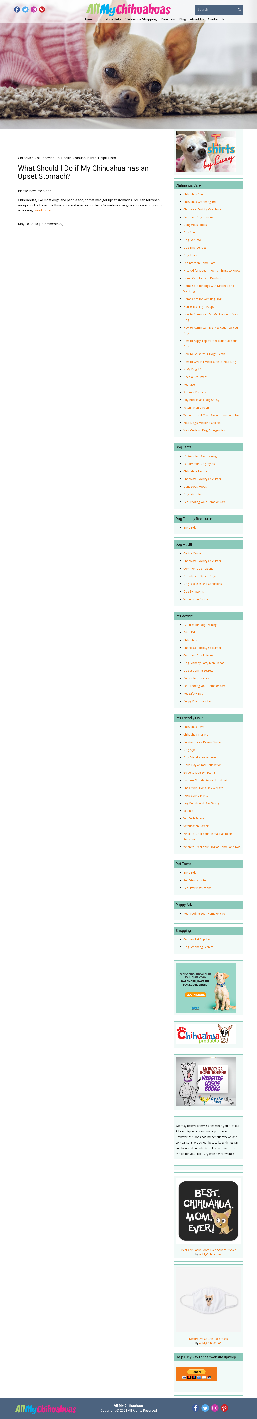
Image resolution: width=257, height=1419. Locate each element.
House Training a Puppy (198, 307)
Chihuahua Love (193, 727)
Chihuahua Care (193, 194)
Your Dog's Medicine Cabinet (202, 423)
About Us (197, 19)
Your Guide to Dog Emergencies (204, 430)
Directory (168, 19)
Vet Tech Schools (194, 818)
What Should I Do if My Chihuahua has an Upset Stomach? (83, 172)
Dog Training (191, 255)
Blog (182, 19)
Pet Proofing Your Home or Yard (204, 502)
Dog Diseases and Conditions (202, 584)
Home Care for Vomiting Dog (202, 299)
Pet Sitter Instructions (197, 888)
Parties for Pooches (196, 678)
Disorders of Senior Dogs (199, 576)
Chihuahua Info (84, 158)
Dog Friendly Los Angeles (199, 757)
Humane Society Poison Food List (205, 780)
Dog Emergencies (194, 247)
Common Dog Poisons (198, 217)
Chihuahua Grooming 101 (199, 202)
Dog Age (189, 232)
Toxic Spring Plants (195, 795)
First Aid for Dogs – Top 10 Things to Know (211, 270)
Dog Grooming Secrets (198, 670)
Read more (42, 210)
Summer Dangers (194, 392)
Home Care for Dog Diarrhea (202, 278)
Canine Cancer (192, 553)
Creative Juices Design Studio (202, 742)
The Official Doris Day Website (203, 788)
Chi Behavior (44, 158)
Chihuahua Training (195, 734)
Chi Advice (25, 158)
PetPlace (189, 384)
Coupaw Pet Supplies (197, 939)
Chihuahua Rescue (195, 471)
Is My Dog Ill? (192, 369)
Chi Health (63, 158)
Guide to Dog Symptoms (199, 772)
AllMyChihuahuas (210, 1254)
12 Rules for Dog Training (200, 456)
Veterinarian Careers (196, 407)
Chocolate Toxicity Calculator (202, 209)
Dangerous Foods (195, 225)
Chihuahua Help (109, 19)
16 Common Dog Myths (199, 464)
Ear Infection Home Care (199, 263)
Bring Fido (190, 527)
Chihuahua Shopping (141, 19)
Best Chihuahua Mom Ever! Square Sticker (208, 1250)
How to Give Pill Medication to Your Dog (209, 362)
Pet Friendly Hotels (195, 880)
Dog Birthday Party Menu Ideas (203, 663)
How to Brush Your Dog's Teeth (204, 354)
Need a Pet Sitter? (195, 377)
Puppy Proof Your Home (199, 701)
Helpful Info (107, 158)
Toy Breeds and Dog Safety (201, 400)
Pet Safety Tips (193, 693)
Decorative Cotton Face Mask (208, 1339)
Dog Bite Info (192, 240)
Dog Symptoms (193, 591)
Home (88, 19)
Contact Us (216, 19)
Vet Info (188, 811)
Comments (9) (52, 224)
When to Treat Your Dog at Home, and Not (211, 415)
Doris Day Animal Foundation (202, 765)
